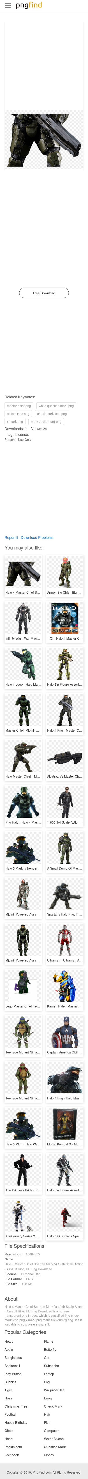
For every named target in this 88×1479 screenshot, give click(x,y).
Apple (9, 1349)
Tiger (8, 1389)
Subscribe (51, 1365)
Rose (8, 1398)
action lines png (18, 413)
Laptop (49, 1373)
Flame (48, 1341)
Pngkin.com (13, 1446)
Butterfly (50, 1349)
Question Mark (55, 1446)
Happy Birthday (16, 1422)
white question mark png (56, 405)
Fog (47, 1381)
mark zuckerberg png (46, 421)
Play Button (13, 1373)
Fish (47, 1422)
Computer (51, 1430)
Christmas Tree (16, 1406)
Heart (9, 1341)
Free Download (44, 293)
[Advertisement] (44, 66)
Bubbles (10, 1381)
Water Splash (54, 1438)
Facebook (12, 1454)
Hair (47, 1414)
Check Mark (53, 1406)
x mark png (15, 421)
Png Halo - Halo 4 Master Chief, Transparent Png (40, 822)
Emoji (48, 1398)
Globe (9, 1430)
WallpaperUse (54, 1389)
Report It (11, 537)
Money (49, 1454)
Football (10, 1414)
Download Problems (37, 537)
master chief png (19, 405)
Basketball (12, 1365)
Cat (46, 1357)
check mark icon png (52, 413)
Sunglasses (13, 1357)
